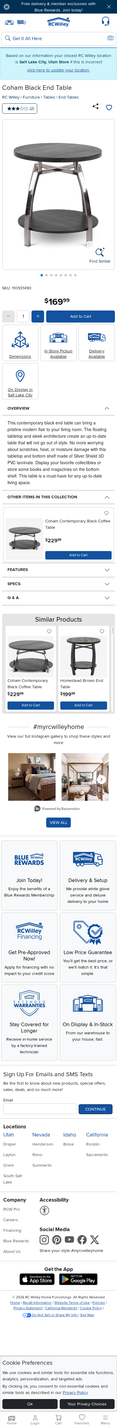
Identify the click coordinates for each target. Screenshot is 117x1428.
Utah (8, 1135)
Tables (49, 97)
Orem (8, 1165)
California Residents (61, 1308)
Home (15, 1302)
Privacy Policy (75, 1392)
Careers (10, 1219)
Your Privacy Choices (87, 1404)
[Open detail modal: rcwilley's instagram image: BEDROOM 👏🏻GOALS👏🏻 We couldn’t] (85, 777)
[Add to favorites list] (109, 108)
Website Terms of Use (72, 1302)
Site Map (87, 1315)
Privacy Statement (28, 1308)
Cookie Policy (91, 1308)
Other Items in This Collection (42, 497)
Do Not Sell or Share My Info (54, 1315)
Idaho (69, 1135)
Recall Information (37, 1302)
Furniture (31, 97)
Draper (9, 1144)
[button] (23, 7)
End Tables (68, 97)
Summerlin (42, 1165)
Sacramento (97, 1154)
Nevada (41, 1135)
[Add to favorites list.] (107, 514)
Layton (9, 1154)
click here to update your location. (58, 70)
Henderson (42, 1144)
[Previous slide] (9, 199)
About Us (12, 1251)
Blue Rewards (16, 1241)
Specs (14, 583)
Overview (18, 408)
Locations (14, 1127)
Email (8, 1100)
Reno (37, 1154)
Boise (68, 1144)
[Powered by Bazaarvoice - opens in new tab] (57, 809)
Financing (12, 1230)
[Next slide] (108, 199)
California (97, 1135)
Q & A (13, 597)
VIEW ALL (59, 822)
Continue (95, 1109)
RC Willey (11, 97)
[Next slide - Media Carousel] (101, 779)
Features (18, 569)
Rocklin (93, 1144)
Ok (30, 1404)
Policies (98, 1302)
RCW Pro (11, 1209)
